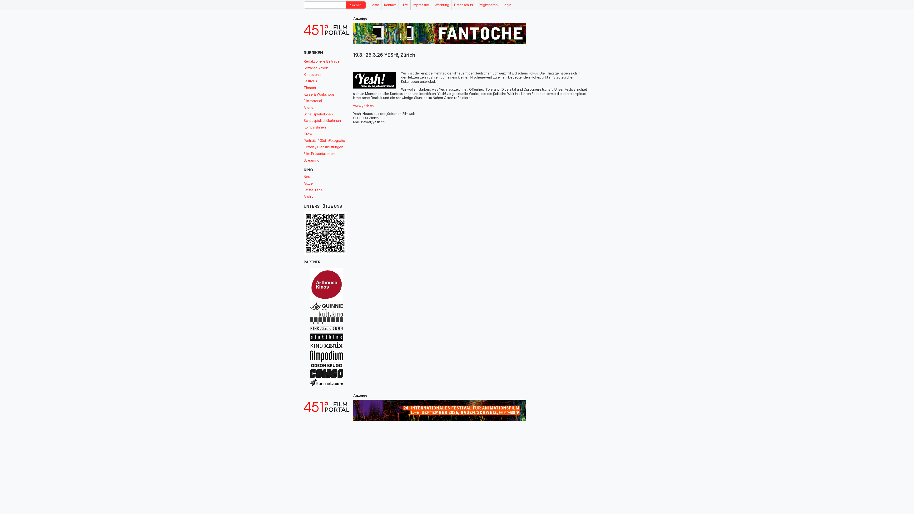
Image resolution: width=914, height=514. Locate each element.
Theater (310, 88)
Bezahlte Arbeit (316, 68)
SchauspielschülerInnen (322, 121)
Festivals (310, 81)
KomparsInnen (315, 127)
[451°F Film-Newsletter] (326, 30)
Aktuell (309, 183)
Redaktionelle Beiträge (322, 61)
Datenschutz (464, 5)
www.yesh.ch (363, 106)
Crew (308, 134)
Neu (307, 177)
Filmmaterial (313, 101)
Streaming (311, 160)
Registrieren (488, 5)
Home (374, 5)
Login (507, 5)
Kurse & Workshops (319, 94)
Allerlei (309, 107)
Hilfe (404, 5)
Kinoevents (312, 75)
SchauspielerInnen (318, 114)
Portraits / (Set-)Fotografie (324, 140)
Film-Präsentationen (319, 154)
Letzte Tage (313, 190)
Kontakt (390, 5)
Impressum (421, 5)
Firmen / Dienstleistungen (323, 147)
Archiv (308, 196)
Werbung (442, 5)
